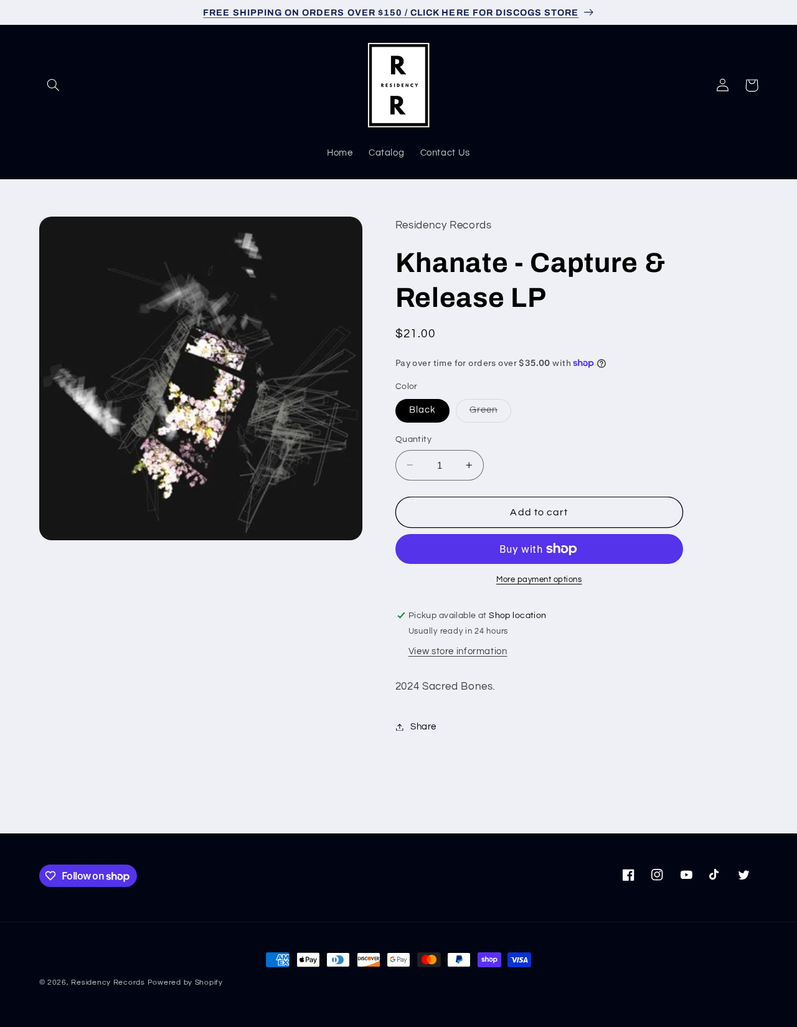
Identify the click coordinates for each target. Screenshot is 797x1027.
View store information (457, 651)
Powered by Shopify (185, 982)
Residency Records (108, 982)
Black (422, 410)
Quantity (413, 439)
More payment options (539, 580)
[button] (53, 85)
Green (490, 413)
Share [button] (423, 726)
